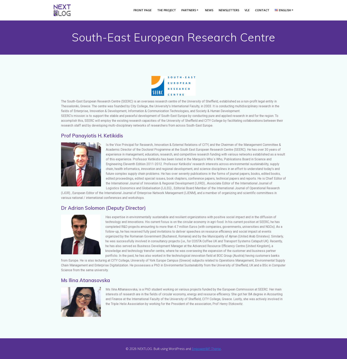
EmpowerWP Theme (206, 349)
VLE (247, 10)
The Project (166, 10)
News (209, 10)
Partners (188, 10)
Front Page (143, 10)
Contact (262, 10)
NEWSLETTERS (229, 10)
